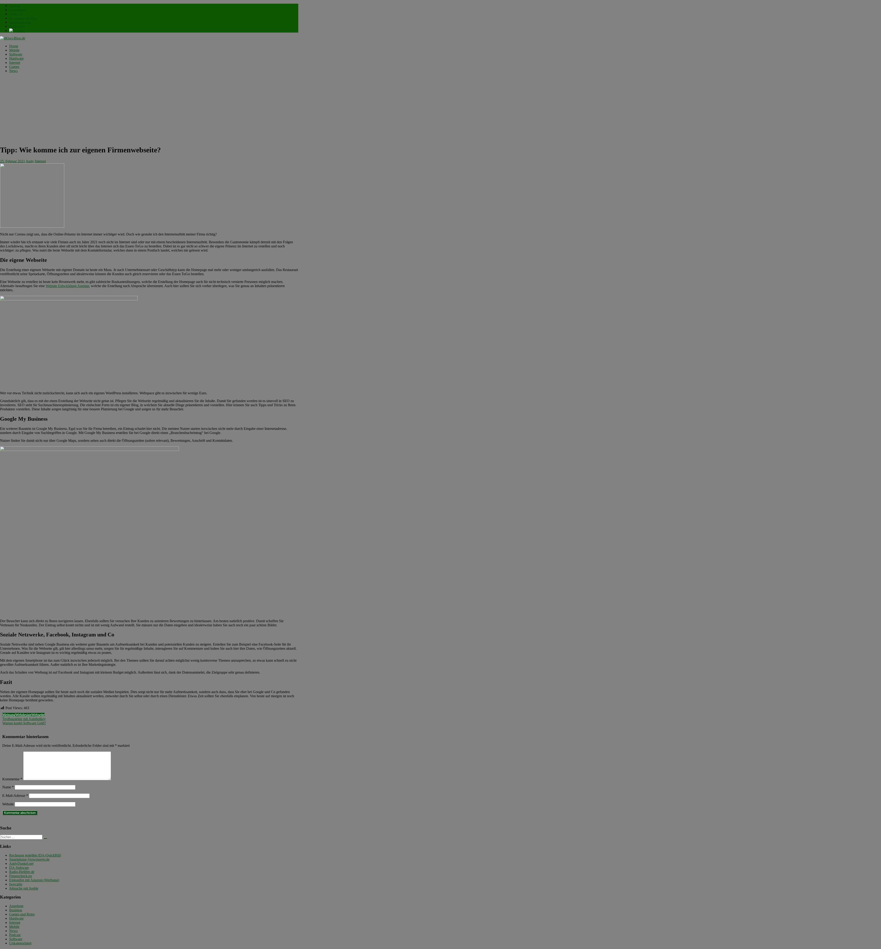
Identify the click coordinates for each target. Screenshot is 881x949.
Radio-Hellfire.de (21, 872)
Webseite (38, 715)
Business (15, 910)
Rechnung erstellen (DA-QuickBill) (35, 855)
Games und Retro (22, 914)
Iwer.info (15, 884)
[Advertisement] (149, 109)
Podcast (14, 935)
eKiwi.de (15, 14)
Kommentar (12, 779)
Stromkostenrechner (23, 18)
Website (8, 804)
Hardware (16, 58)
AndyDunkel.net (21, 863)
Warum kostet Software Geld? (24, 723)
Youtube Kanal (20, 22)
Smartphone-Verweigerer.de (29, 859)
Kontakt (15, 6)
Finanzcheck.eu (20, 876)
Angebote (16, 906)
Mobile (14, 50)
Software (15, 54)
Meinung (8, 715)
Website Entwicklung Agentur (67, 286)
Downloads (17, 10)
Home (13, 46)
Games (14, 67)
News (13, 71)
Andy (30, 161)
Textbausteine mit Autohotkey (24, 719)
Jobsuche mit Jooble (23, 888)
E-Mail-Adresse (15, 796)
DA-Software (19, 868)
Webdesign (23, 715)
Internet (14, 62)
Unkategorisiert (20, 943)
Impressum (17, 26)
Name (8, 787)
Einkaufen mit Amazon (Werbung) (34, 880)
